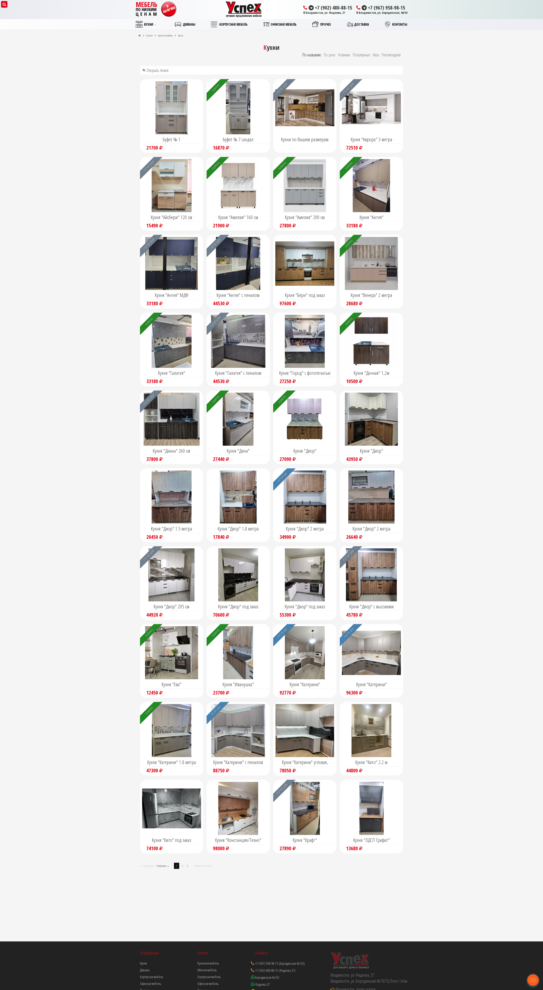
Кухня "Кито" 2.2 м (371, 762)
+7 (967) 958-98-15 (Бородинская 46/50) (280, 963)
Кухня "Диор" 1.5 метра (171, 528)
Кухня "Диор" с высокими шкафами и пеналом (371, 607)
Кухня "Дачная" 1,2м (371, 372)
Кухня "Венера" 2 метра (371, 294)
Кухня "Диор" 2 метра (305, 528)
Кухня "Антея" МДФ (171, 294)
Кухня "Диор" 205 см (171, 606)
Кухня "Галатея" (171, 372)
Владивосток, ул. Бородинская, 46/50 (382, 13)
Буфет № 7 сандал (238, 139)
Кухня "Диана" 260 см (171, 450)
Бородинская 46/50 (267, 977)
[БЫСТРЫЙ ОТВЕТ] (533, 980)
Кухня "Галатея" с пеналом (238, 372)
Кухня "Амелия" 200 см (305, 217)
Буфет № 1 (172, 139)
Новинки (344, 55)
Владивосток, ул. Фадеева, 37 (325, 13)
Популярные (361, 55)
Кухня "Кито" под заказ (171, 839)
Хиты (376, 55)
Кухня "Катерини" (305, 684)
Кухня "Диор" (304, 450)
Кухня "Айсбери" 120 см (171, 217)
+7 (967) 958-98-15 (386, 7)
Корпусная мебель (209, 976)
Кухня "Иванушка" (238, 684)
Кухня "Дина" (238, 450)
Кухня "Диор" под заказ (238, 606)
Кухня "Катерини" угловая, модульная (305, 763)
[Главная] (139, 35)
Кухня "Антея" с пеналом (238, 294)
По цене (329, 55)
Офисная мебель (208, 983)
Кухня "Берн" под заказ (305, 294)
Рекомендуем (391, 55)
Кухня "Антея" (371, 217)
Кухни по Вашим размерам (305, 139)
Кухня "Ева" (171, 684)
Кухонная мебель (208, 963)
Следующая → (162, 866)
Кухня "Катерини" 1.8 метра (171, 762)
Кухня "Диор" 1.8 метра (238, 528)
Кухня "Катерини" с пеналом (238, 762)
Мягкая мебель (207, 970)
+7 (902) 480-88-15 (333, 7)
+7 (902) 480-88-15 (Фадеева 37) (275, 970)
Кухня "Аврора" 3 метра (371, 139)
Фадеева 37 (262, 984)
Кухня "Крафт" (305, 839)
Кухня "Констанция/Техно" (238, 839)
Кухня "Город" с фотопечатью (304, 372)
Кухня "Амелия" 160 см (238, 217)
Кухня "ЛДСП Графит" (371, 839)
